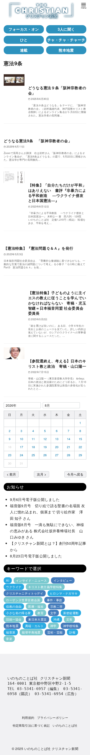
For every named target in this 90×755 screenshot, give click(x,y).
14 (68, 439)
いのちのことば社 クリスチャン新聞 (51, 748)
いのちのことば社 (65, 725)
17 (21, 447)
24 (21, 455)
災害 (69, 619)
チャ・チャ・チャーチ (66, 39)
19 (45, 447)
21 (68, 447)
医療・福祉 (36, 606)
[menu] (83, 5)
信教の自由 (13, 606)
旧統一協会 (13, 619)
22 (80, 447)
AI (7, 580)
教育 (40, 613)
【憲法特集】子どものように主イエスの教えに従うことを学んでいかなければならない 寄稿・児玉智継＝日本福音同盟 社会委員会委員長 (57, 303)
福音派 (10, 632)
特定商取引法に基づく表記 (31, 725)
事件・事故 (54, 600)
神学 (53, 626)
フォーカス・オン (24, 29)
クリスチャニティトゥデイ (24, 593)
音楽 (9, 639)
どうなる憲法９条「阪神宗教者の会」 (57, 90)
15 (80, 439)
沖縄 (56, 619)
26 (45, 455)
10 (21, 439)
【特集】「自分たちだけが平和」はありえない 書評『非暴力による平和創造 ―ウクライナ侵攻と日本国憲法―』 (57, 192)
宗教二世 (56, 606)
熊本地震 (66, 50)
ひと (24, 39)
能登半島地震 (31, 632)
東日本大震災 (37, 619)
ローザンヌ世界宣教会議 (23, 600)
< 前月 (11, 474)
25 (33, 455)
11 (33, 439)
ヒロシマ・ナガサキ (64, 593)
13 (57, 439)
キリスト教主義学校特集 (45, 587)
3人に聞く (66, 29)
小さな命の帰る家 (18, 613)
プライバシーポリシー (52, 717)
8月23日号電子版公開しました (36, 556)
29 (80, 455)
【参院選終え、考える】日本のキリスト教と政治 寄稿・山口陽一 (57, 363)
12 (45, 439)
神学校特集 (71, 626)
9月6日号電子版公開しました (35, 499)
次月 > (41, 474)
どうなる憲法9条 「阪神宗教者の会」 (38, 140)
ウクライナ (13, 587)
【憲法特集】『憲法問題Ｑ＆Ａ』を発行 (38, 248)
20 (57, 447)
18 (33, 447)
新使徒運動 (71, 613)
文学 (53, 613)
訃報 (72, 632)
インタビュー (63, 580)
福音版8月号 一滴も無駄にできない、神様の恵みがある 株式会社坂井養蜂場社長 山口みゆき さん (47, 531)
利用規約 (28, 717)
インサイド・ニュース (31, 580)
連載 (24, 50)
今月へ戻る (75, 474)
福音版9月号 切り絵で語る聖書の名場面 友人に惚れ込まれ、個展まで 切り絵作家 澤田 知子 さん (47, 512)
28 (68, 455)
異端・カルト (34, 626)
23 (10, 455)
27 (57, 455)
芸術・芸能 (55, 632)
